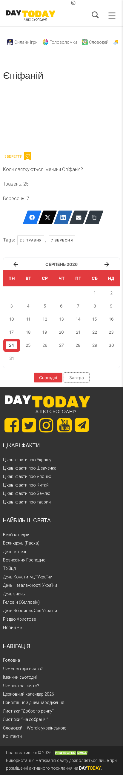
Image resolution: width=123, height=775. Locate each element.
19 (44, 332)
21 (78, 332)
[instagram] (73, 3)
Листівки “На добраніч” (25, 719)
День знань (14, 594)
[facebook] (54, 3)
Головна (11, 660)
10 (11, 318)
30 (111, 345)
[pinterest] (63, 3)
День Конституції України (27, 577)
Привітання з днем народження (33, 702)
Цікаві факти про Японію (27, 476)
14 (78, 318)
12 (45, 318)
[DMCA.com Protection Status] (71, 752)
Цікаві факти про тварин (27, 502)
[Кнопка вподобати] (27, 156)
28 (78, 345)
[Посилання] (94, 217)
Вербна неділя (16, 534)
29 (94, 345)
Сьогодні (48, 377)
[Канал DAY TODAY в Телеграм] (81, 425)
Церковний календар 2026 (28, 694)
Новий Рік (12, 627)
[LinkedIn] (63, 217)
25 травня (31, 240)
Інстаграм (66, 118)
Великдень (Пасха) (21, 543)
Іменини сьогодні (20, 677)
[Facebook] (32, 217)
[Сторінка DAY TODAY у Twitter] (29, 425)
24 (11, 345)
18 (28, 332)
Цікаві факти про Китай (26, 485)
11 (28, 318)
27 (61, 345)
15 (94, 318)
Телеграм (24, 118)
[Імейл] (78, 217)
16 (111, 318)
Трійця (9, 568)
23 (111, 332)
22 (94, 332)
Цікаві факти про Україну (27, 459)
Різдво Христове (19, 619)
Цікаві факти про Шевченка (29, 468)
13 (61, 318)
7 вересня (62, 240)
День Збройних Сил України (30, 610)
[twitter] (49, 3)
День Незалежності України (30, 585)
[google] (59, 3)
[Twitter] (47, 217)
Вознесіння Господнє (24, 560)
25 (28, 345)
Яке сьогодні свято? (23, 668)
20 (61, 332)
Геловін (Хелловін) (21, 602)
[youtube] (68, 3)
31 (11, 358)
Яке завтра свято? (21, 685)
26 (44, 345)
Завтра (76, 377)
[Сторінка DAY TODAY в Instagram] (46, 425)
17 (11, 332)
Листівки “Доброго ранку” (28, 711)
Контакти (12, 736)
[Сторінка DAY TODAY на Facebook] (11, 425)
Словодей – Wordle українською (35, 728)
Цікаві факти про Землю (26, 493)
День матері (14, 551)
